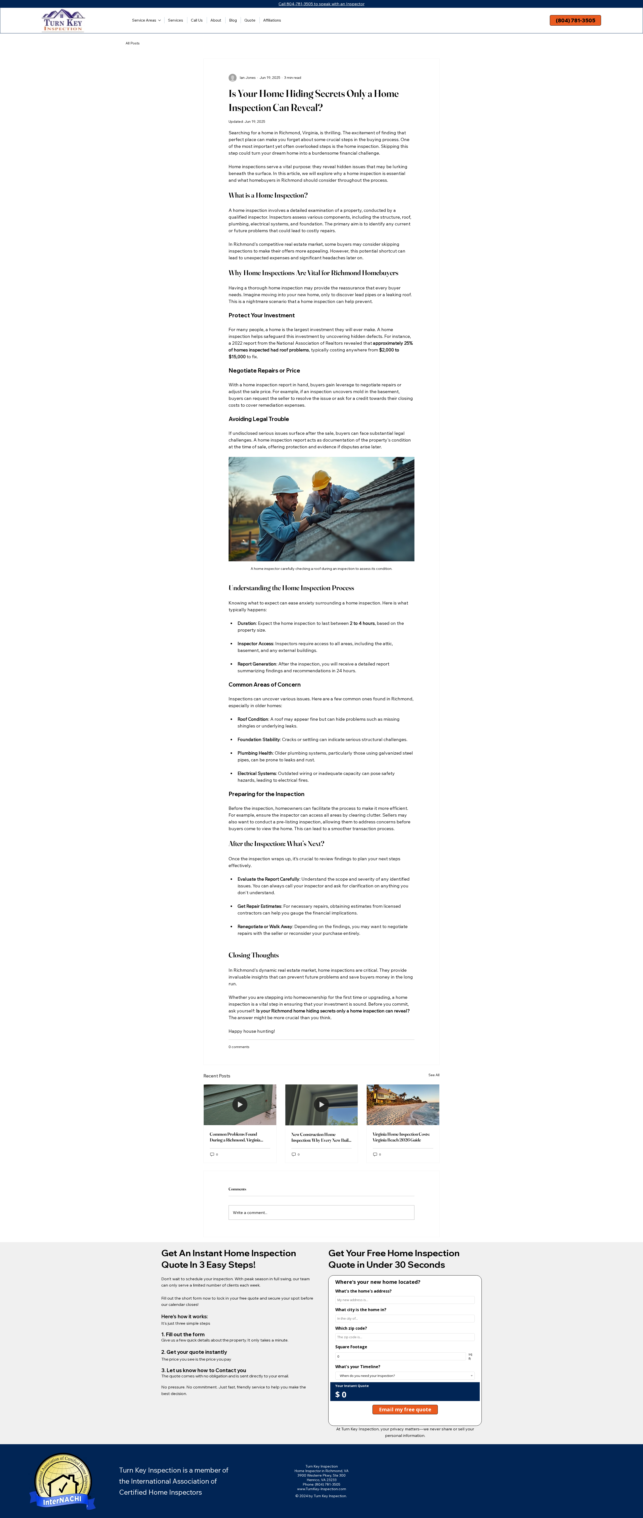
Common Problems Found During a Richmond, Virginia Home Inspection (235, 1137)
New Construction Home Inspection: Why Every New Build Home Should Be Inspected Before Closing (321, 1137)
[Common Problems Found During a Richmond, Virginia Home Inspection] (240, 1104)
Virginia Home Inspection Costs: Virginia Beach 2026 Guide (401, 1137)
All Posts (133, 43)
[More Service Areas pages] (159, 20)
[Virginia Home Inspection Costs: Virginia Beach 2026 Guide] (403, 1104)
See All (434, 1075)
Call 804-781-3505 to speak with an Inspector (321, 3)
